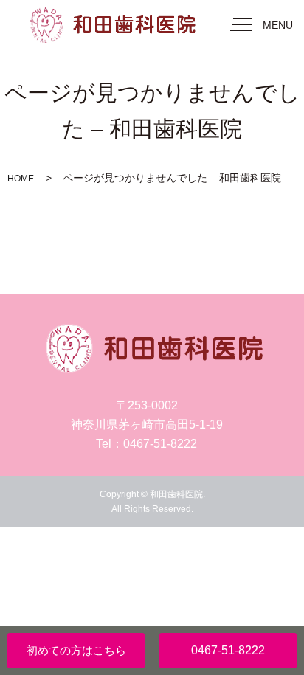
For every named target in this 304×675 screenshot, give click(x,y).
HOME (20, 178)
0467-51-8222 (228, 650)
